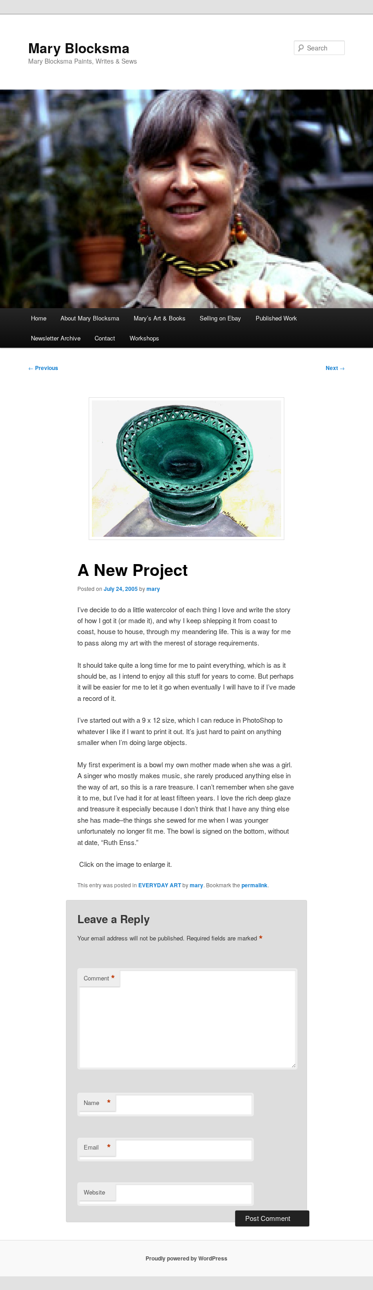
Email (97, 1147)
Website (94, 1192)
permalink (254, 885)
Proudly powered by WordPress (186, 1258)
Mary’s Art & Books (160, 318)
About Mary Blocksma (89, 318)
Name (97, 1102)
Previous (43, 368)
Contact (105, 338)
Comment (99, 978)
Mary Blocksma (79, 47)
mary (153, 589)
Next (335, 368)
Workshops (144, 338)
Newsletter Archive (56, 338)
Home (38, 318)
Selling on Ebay (220, 318)
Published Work (276, 318)
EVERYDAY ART (159, 885)
